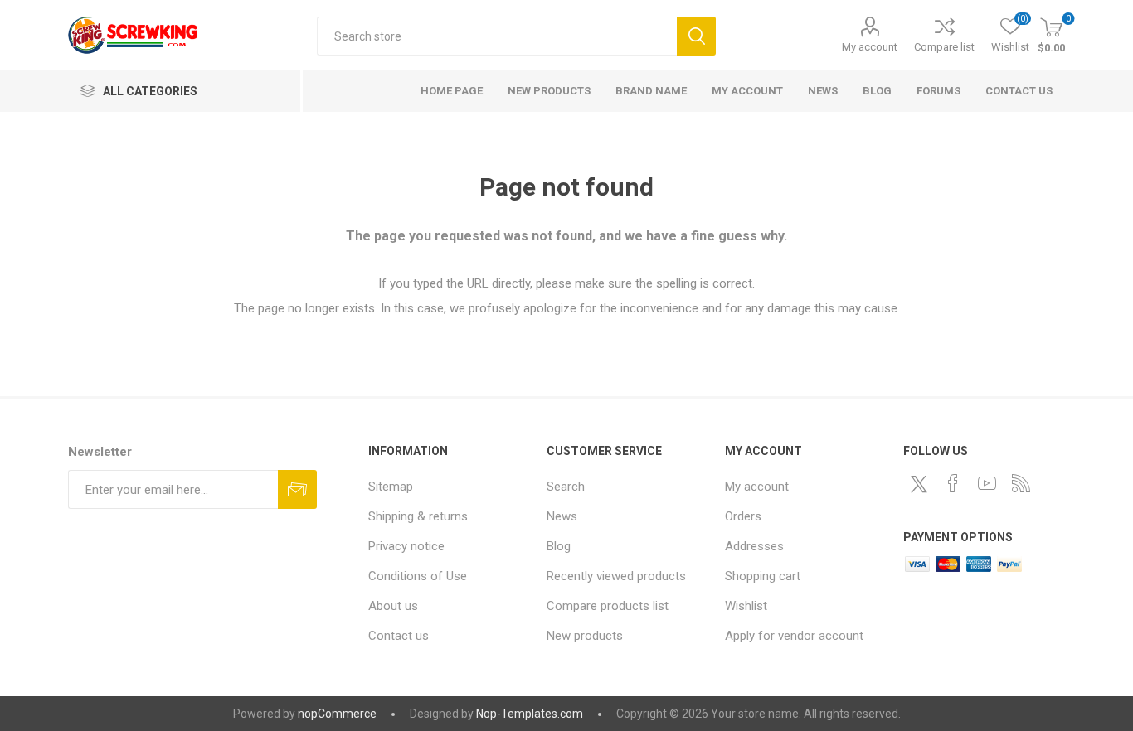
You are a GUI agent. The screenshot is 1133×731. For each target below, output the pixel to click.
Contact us (398, 635)
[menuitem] (449, 486)
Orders (743, 516)
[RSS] (1021, 483)
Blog (559, 546)
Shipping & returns (418, 516)
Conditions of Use (417, 576)
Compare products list (608, 605)
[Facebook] (953, 483)
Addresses (754, 546)
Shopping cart (762, 576)
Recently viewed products (616, 576)
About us (393, 605)
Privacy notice (406, 546)
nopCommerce (337, 713)
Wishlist (746, 605)
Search (696, 36)
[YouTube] (987, 483)
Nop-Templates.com (529, 713)
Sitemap (390, 486)
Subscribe (297, 489)
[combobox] (497, 36)
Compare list (944, 47)
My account (869, 47)
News (562, 516)
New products (585, 635)
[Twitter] (919, 484)
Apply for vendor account (794, 635)
